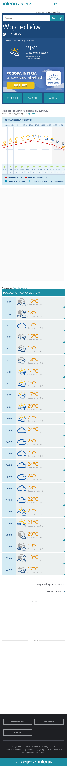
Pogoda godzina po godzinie (12, 98)
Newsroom (49, 721)
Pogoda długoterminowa (50, 584)
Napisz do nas (17, 721)
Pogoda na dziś (20, 287)
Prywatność (28, 749)
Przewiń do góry (54, 591)
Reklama (18, 732)
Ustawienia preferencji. (14, 749)
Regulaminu (50, 746)
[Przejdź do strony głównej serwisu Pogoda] (25, 4)
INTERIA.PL (49, 749)
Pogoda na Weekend (54, 98)
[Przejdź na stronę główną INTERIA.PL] (10, 4)
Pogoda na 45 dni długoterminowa (32, 98)
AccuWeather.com (56, 12)
